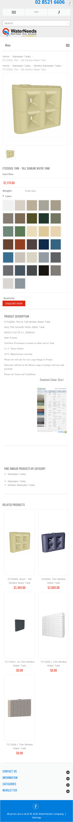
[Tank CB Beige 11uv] (32, 205)
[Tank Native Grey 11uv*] (55, 270)
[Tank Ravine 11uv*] (8, 218)
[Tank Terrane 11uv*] (8, 244)
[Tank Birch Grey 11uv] (20, 257)
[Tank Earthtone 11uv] (43, 205)
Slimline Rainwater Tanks (47, 65)
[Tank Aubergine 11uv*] (32, 244)
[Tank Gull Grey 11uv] (8, 283)
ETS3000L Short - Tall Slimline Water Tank (19, 580)
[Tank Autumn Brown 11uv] (20, 218)
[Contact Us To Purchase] (59, 12)
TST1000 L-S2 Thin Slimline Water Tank (19, 663)
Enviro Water (8, 174)
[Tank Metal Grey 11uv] (20, 270)
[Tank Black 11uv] (43, 270)
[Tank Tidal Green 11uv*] (55, 218)
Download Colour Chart (52, 380)
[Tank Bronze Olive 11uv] (32, 218)
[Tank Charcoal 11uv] (32, 270)
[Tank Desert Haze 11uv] (55, 231)
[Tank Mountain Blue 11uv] (43, 244)
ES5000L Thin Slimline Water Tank (54, 580)
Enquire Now (13, 303)
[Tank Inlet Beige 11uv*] (55, 205)
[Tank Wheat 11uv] (43, 231)
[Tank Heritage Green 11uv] (43, 218)
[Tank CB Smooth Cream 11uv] (32, 231)
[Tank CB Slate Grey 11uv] (55, 257)
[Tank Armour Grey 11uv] (20, 283)
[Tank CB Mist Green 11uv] (20, 231)
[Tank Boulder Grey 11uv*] (8, 270)
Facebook (70, 3)
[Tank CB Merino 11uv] (20, 205)
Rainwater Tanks (21, 56)
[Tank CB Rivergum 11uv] (8, 231)
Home (6, 56)
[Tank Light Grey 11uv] (43, 257)
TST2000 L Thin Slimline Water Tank (53, 663)
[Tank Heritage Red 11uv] (20, 244)
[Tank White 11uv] (8, 205)
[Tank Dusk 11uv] (32, 257)
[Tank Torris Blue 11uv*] (8, 257)
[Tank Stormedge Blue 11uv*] (55, 244)
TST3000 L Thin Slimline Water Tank (19, 746)
